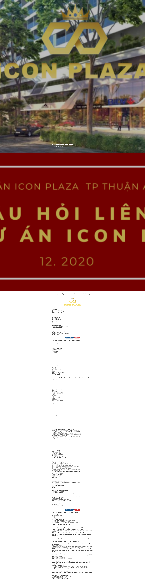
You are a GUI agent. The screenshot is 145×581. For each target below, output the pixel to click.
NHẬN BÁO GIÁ (77, 337)
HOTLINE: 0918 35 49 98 (69, 337)
